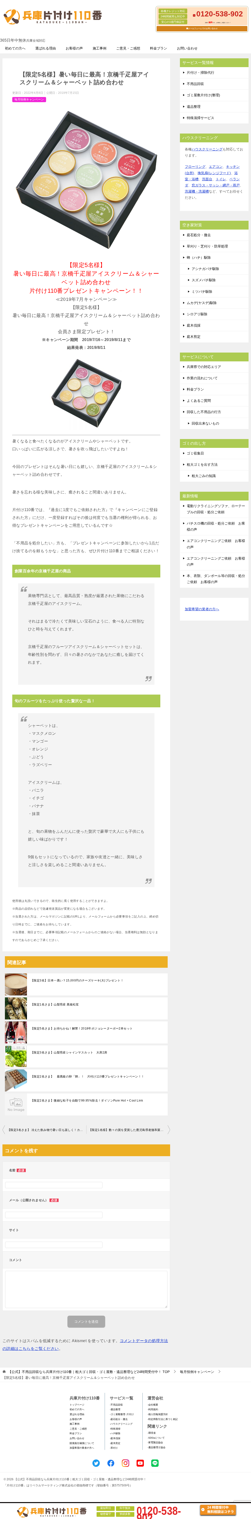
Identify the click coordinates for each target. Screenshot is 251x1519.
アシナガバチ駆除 (205, 269)
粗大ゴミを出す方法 (202, 464)
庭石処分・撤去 (199, 235)
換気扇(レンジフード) (214, 173)
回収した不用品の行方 (204, 412)
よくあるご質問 (199, 401)
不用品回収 (195, 84)
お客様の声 (74, 48)
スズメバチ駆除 (204, 280)
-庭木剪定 (115, 1443)
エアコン (216, 167)
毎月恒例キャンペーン (29, 99)
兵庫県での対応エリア (204, 367)
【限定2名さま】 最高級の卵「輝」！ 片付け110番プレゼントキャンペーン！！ (87, 1076)
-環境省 (152, 1433)
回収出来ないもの (205, 423)
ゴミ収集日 (195, 453)
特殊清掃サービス (200, 118)
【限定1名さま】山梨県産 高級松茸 (55, 1004)
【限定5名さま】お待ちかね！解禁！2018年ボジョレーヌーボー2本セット (82, 1028)
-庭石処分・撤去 (119, 1419)
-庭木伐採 (115, 1438)
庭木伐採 (194, 325)
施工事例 (99, 48)
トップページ (77, 1404)
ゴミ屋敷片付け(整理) (203, 95)
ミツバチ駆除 (202, 292)
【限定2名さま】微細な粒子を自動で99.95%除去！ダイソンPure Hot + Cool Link (87, 1100)
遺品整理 (194, 107)
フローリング (195, 167)
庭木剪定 (194, 337)
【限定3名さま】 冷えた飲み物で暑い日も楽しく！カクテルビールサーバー (46, 1130)
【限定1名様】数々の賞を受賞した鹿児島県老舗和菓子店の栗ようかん (129, 1130)
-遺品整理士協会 (156, 1447)
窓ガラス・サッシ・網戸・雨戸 (216, 185)
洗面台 (207, 179)
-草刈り (114, 1447)
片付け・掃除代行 (200, 72)
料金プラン (158, 48)
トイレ (221, 179)
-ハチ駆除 (115, 1433)
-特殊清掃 (115, 1428)
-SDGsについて (156, 1437)
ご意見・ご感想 (128, 48)
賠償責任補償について (82, 1443)
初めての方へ (15, 48)
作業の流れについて (202, 378)
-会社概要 (153, 1404)
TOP (89, 1372)
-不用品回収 (116, 1404)
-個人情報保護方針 (158, 1414)
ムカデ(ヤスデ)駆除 (202, 303)
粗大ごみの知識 (204, 476)
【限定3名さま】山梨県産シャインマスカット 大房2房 (69, 1052)
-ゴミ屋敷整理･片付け (122, 1414)
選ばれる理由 (45, 48)
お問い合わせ (187, 48)
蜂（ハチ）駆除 (199, 257)
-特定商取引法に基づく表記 (163, 1419)
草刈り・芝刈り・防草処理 (207, 246)
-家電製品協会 (155, 1442)
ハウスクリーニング (207, 149)
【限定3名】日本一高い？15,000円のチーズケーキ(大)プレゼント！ (77, 980)
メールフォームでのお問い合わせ (203, 28)
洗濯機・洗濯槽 (197, 191)
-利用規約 (153, 1409)
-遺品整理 (115, 1409)
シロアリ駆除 (197, 314)
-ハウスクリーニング (121, 1423)
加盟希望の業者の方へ (202, 609)
